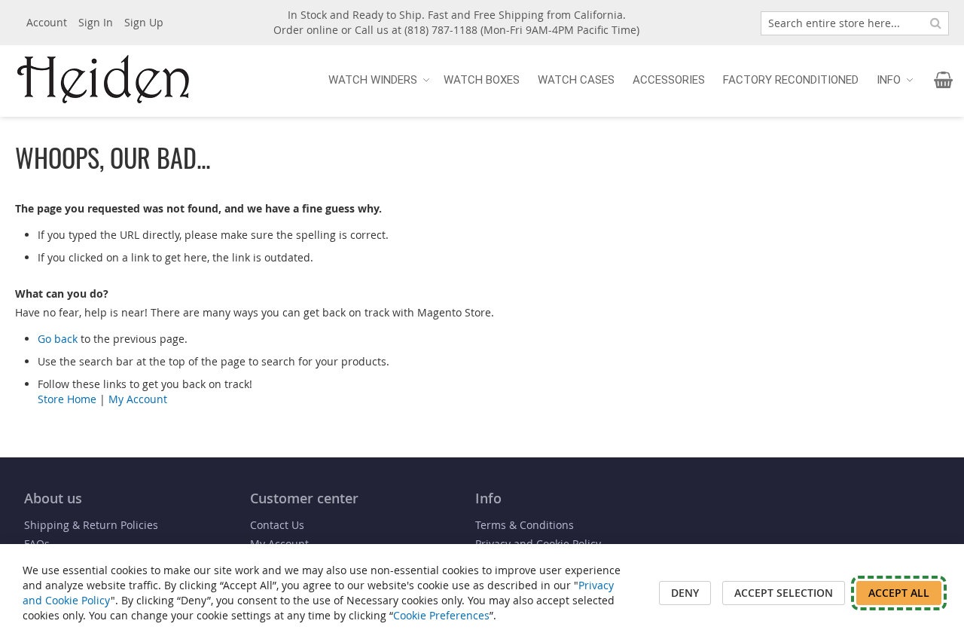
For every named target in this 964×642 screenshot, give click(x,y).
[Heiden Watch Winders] (105, 79)
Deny (685, 592)
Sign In (95, 22)
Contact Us (277, 525)
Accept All (898, 592)
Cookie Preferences (441, 615)
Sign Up (143, 22)
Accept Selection (783, 592)
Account (46, 22)
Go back (58, 339)
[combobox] (855, 23)
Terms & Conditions (524, 525)
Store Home (67, 399)
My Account (137, 399)
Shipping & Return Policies (91, 525)
